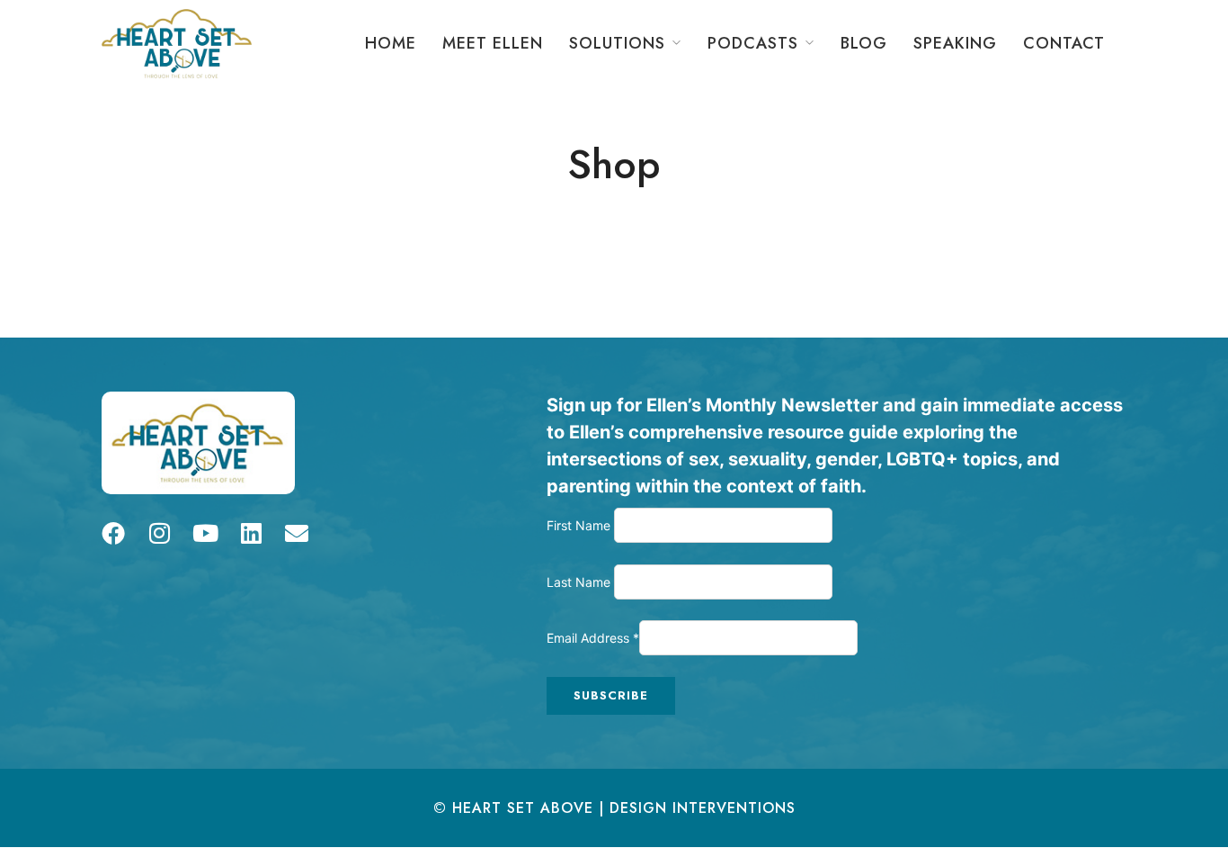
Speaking (955, 43)
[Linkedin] (251, 533)
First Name (580, 525)
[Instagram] (159, 533)
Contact (1064, 43)
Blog (864, 43)
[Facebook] (113, 533)
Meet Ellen (492, 43)
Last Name (580, 582)
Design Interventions (703, 808)
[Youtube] (205, 533)
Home (390, 43)
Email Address (593, 637)
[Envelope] (296, 533)
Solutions (617, 43)
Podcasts (752, 43)
